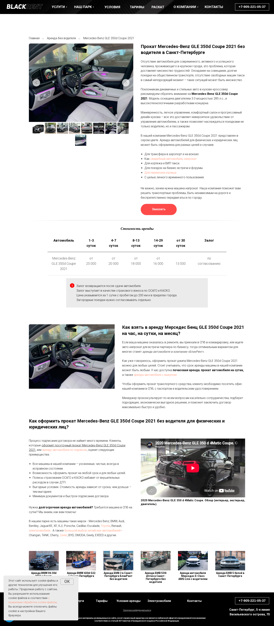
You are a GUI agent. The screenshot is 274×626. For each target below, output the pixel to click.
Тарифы (102, 601)
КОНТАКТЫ (214, 7)
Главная (34, 38)
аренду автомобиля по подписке (64, 450)
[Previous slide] (36, 82)
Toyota (105, 526)
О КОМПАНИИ (185, 7)
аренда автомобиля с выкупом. (155, 375)
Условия (112, 7)
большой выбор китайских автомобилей (92, 530)
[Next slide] (126, 82)
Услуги (79, 601)
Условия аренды (128, 601)
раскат (158, 7)
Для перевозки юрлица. (160, 172)
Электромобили (159, 601)
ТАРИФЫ (137, 7)
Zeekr (63, 535)
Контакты (194, 601)
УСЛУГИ (58, 7)
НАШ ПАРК (83, 7)
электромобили (39, 530)
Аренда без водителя (61, 38)
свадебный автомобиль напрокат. (173, 159)
